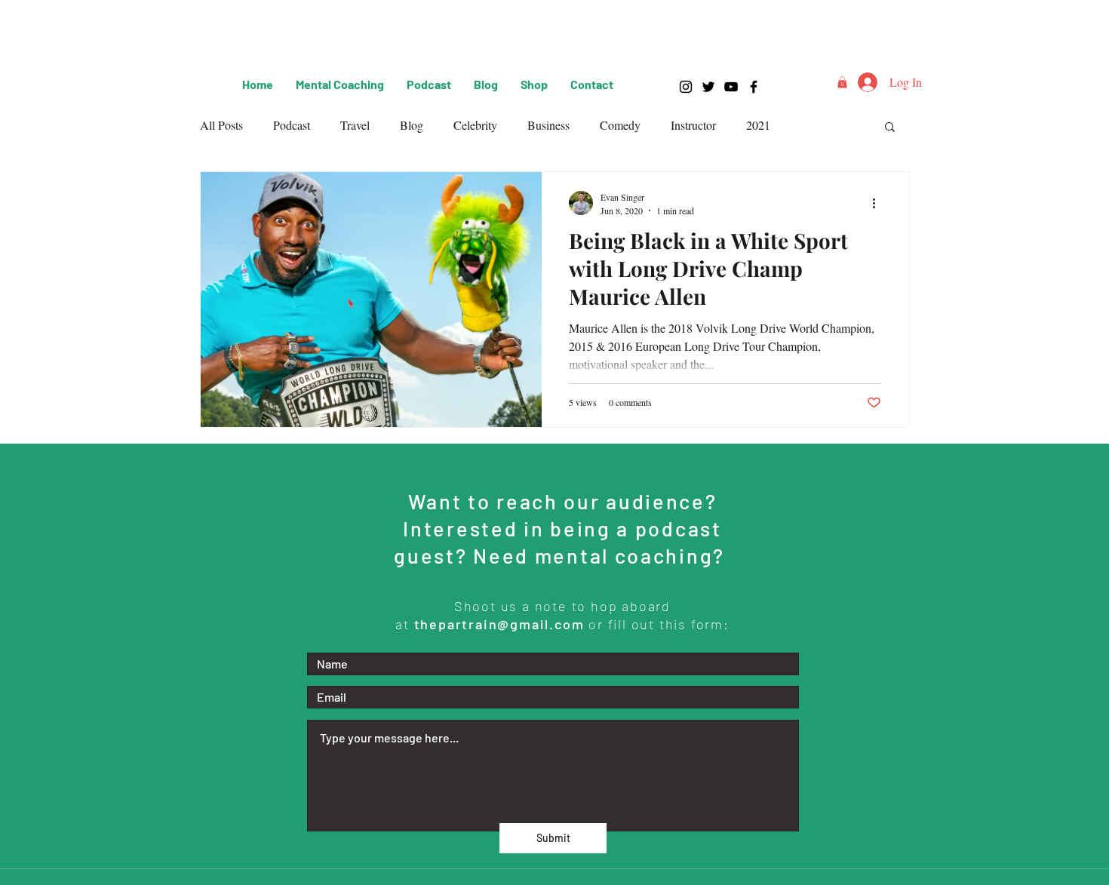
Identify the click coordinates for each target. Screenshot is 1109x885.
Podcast (291, 125)
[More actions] (879, 203)
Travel (355, 125)
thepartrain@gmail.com (499, 624)
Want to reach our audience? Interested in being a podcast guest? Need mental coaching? (562, 528)
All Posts (221, 125)
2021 (758, 125)
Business (548, 125)
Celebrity (475, 125)
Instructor (693, 125)
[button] (842, 82)
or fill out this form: (659, 624)
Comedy (620, 125)
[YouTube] (731, 86)
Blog (411, 125)
